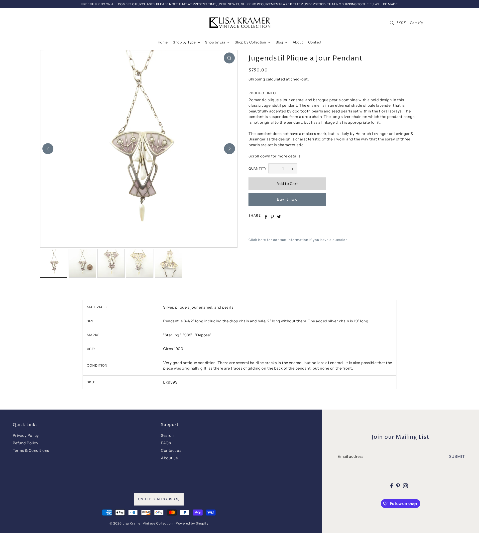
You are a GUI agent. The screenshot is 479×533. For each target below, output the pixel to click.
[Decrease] (273, 168)
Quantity (257, 168)
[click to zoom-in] (229, 57)
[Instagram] (405, 486)
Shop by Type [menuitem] (185, 42)
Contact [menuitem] (315, 42)
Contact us (171, 450)
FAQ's (166, 443)
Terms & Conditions (31, 450)
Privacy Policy (26, 435)
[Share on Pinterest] (272, 217)
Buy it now (287, 199)
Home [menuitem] (163, 42)
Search (167, 435)
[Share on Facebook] (266, 217)
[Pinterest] (398, 486)
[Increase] (292, 168)
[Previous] (47, 148)
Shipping (256, 79)
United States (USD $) (159, 499)
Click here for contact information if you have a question (298, 240)
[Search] (391, 23)
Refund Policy (25, 443)
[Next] (229, 148)
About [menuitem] (298, 42)
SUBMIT (457, 456)
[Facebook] (391, 486)
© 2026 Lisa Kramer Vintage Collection (141, 523)
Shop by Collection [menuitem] (251, 42)
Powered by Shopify (192, 523)
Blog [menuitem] (280, 42)
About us (169, 458)
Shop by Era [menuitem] (215, 42)
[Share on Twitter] (279, 217)
